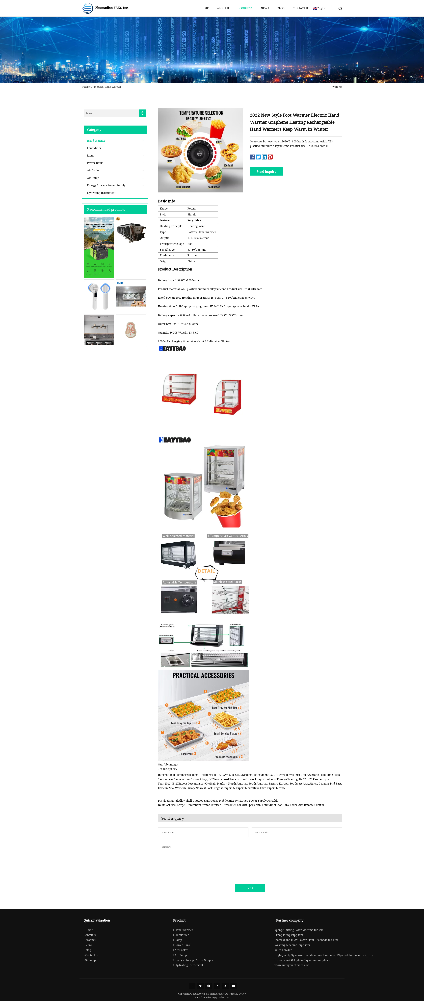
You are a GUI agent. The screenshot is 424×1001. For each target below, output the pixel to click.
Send (250, 888)
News (265, 8)
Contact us (301, 8)
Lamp (90, 155)
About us (223, 8)
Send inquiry (266, 171)
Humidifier (94, 148)
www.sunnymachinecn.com (291, 965)
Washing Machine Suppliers (292, 945)
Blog (281, 8)
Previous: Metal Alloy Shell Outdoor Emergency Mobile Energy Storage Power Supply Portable (218, 800)
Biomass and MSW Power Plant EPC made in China (306, 940)
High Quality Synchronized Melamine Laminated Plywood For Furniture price (323, 955)
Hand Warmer (113, 86)
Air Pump (93, 178)
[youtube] (233, 986)
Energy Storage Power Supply (106, 185)
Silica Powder (283, 950)
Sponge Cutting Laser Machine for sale (298, 930)
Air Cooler (93, 170)
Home (204, 8)
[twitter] (200, 986)
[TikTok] (225, 986)
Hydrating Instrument (101, 193)
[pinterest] (208, 986)
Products (246, 8)
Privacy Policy (238, 993)
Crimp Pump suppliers (288, 935)
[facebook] (192, 986)
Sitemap (90, 960)
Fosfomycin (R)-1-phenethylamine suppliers (302, 960)
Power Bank (95, 163)
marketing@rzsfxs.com (216, 997)
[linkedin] (217, 986)
